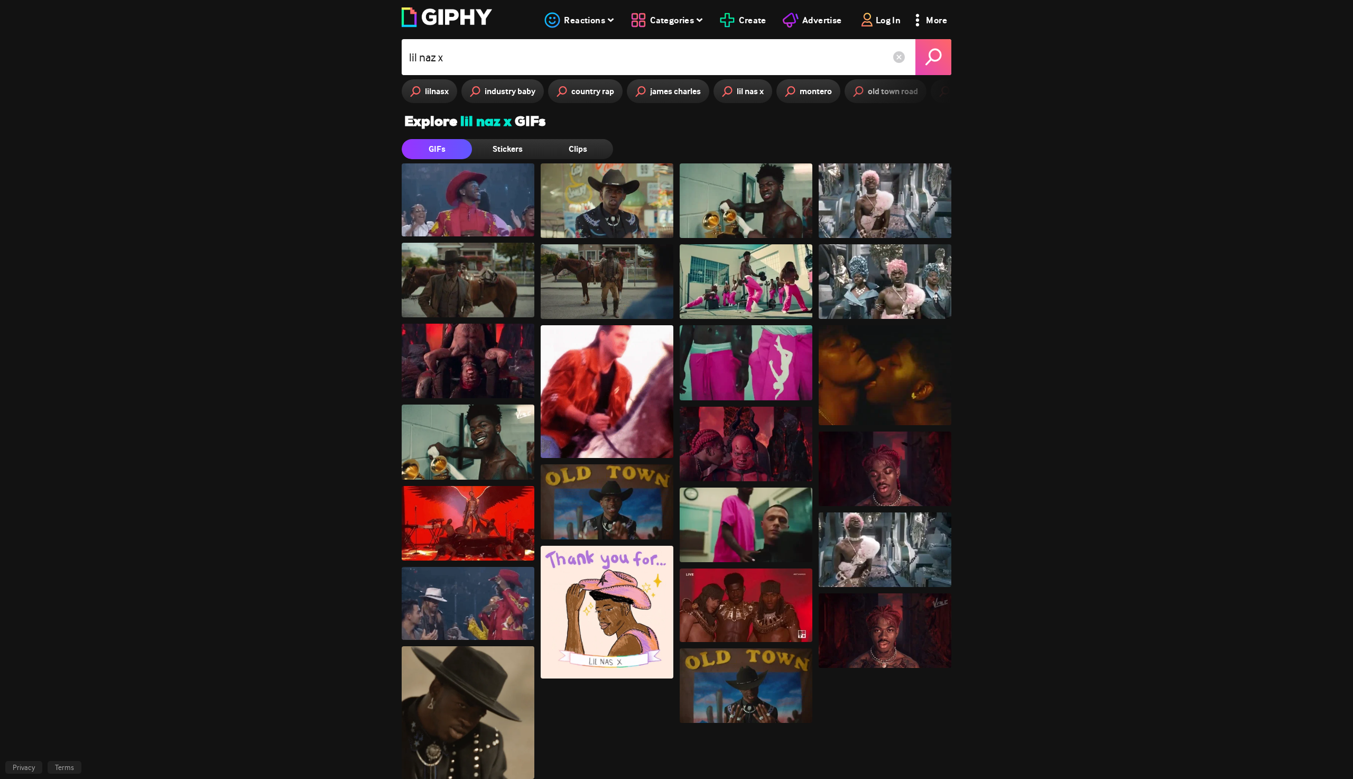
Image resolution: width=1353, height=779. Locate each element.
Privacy (24, 767)
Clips (578, 149)
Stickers (508, 149)
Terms (64, 767)
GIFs (437, 149)
